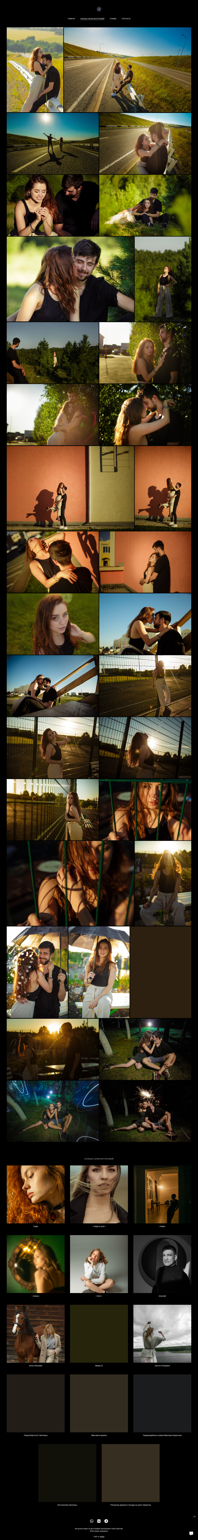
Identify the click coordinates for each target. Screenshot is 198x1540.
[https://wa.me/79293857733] (91, 1521)
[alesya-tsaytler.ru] (99, 9)
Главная (71, 19)
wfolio (102, 1537)
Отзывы (113, 19)
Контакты (126, 19)
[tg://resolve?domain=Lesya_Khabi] (106, 1521)
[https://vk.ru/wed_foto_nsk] (99, 1521)
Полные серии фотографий (92, 19)
